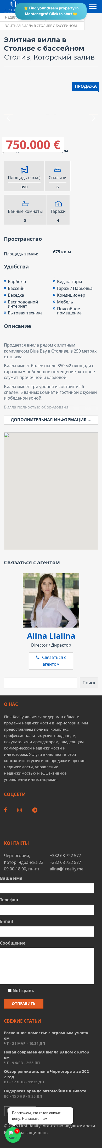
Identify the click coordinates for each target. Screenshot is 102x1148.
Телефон (9, 900)
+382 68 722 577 (65, 855)
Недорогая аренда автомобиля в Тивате (45, 1090)
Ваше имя (11, 878)
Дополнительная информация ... (51, 420)
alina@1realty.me (66, 869)
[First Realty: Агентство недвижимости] (14, 6)
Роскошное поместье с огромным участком (46, 1035)
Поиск (89, 683)
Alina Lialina (51, 635)
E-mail (6, 921)
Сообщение (12, 943)
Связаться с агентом (54, 660)
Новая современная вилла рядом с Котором (46, 1054)
